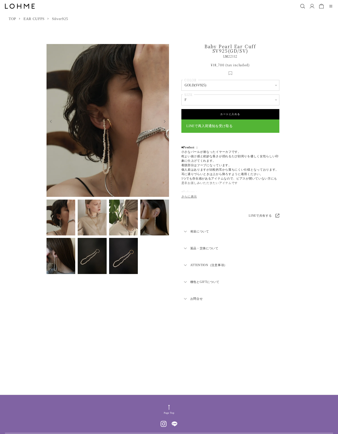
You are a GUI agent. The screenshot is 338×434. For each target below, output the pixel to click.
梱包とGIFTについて (205, 282)
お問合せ (196, 298)
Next (166, 120)
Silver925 (60, 19)
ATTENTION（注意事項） (208, 265)
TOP (12, 19)
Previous (50, 120)
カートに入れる (230, 114)
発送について (199, 231)
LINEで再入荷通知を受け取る (209, 126)
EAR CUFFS (34, 19)
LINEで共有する (260, 215)
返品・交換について (204, 248)
